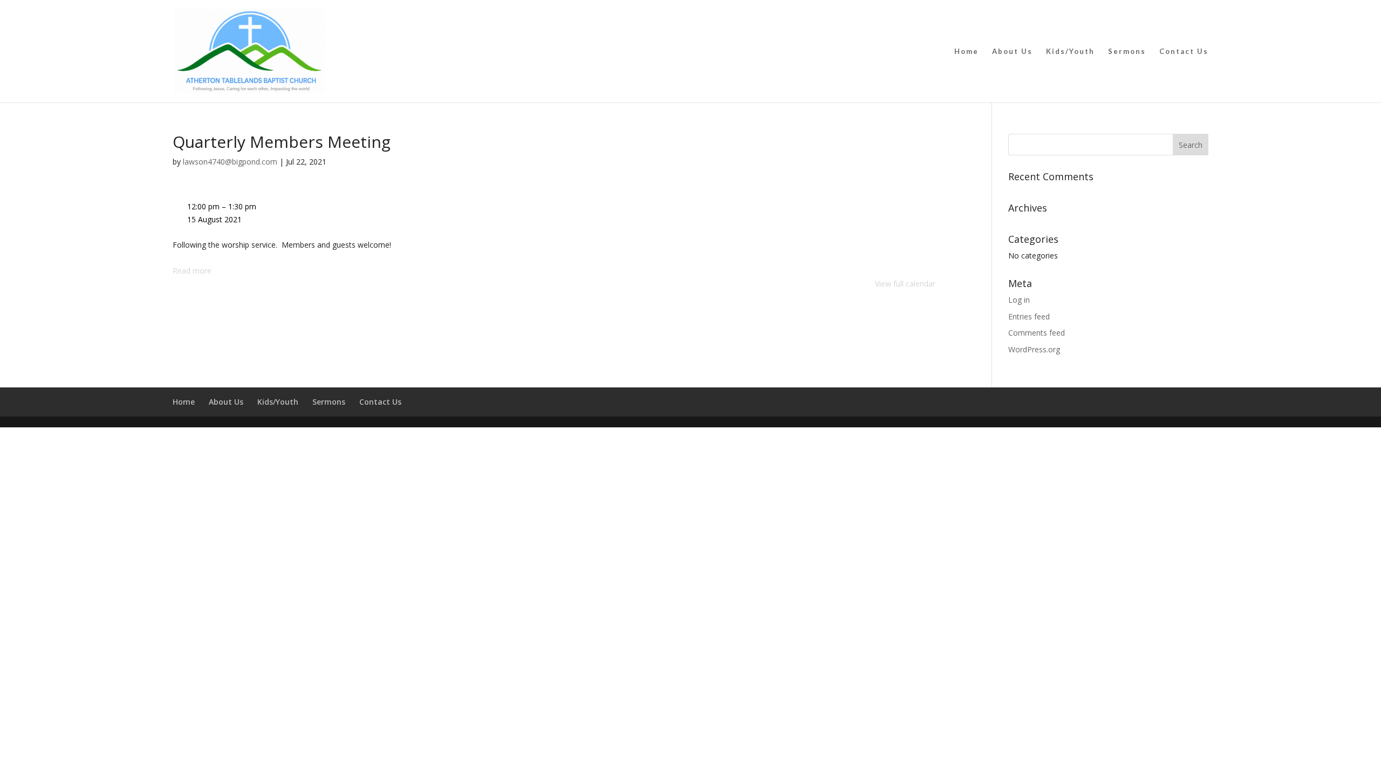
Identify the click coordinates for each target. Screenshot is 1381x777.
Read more (192, 270)
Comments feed (1036, 333)
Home (966, 51)
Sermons (1127, 51)
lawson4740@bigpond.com (230, 161)
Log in (1019, 300)
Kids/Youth (1070, 51)
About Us (1012, 51)
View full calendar (905, 283)
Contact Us (1183, 51)
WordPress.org (1034, 349)
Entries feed (1029, 316)
